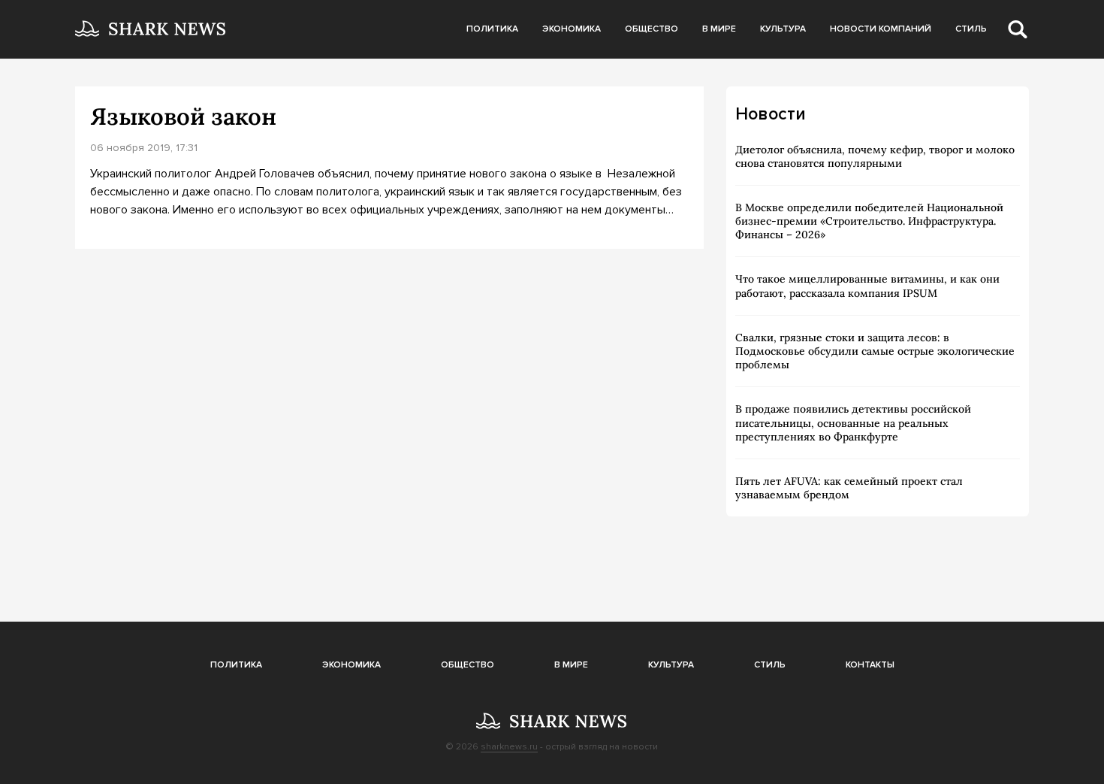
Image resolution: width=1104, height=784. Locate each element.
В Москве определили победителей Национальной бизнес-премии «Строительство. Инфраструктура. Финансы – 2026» (869, 221)
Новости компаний (880, 29)
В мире (719, 29)
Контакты (870, 664)
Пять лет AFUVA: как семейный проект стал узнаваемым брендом (849, 487)
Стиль (971, 29)
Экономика (571, 29)
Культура (783, 29)
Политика (492, 29)
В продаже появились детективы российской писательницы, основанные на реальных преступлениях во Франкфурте (853, 422)
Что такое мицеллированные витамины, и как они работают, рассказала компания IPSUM (867, 285)
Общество (651, 29)
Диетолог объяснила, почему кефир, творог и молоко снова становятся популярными (875, 156)
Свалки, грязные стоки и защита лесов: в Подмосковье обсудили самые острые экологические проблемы (875, 351)
